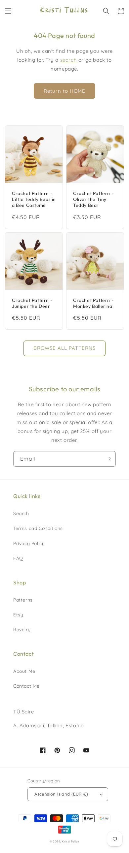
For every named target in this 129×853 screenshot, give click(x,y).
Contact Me (26, 686)
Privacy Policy (29, 543)
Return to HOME (64, 91)
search (68, 60)
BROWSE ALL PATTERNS (64, 348)
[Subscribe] (108, 459)
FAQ (18, 558)
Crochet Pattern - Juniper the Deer (32, 303)
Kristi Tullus (70, 841)
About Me (24, 671)
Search (21, 513)
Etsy (18, 615)
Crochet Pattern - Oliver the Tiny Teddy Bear (93, 199)
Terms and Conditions (38, 528)
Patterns (23, 600)
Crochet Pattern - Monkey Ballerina (93, 303)
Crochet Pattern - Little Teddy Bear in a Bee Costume (34, 199)
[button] (8, 11)
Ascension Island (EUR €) (61, 794)
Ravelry (21, 630)
